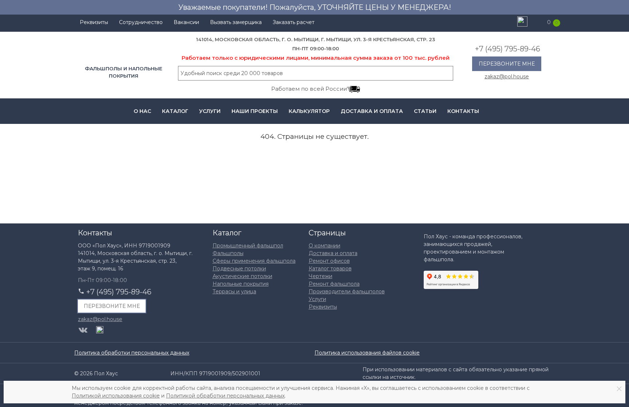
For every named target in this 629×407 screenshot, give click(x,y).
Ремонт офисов (329, 261)
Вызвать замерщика (236, 22)
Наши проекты (255, 111)
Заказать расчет (293, 22)
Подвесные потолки (239, 268)
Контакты (463, 111)
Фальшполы (228, 253)
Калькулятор (309, 111)
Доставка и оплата (372, 111)
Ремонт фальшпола (334, 284)
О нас (142, 111)
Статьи (425, 111)
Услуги (210, 111)
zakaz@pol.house (506, 76)
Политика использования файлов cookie (367, 352)
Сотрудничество (141, 22)
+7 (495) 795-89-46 (507, 48)
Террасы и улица (234, 291)
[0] (538, 22)
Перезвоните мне (507, 63)
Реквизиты (94, 22)
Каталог (175, 111)
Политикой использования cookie (116, 395)
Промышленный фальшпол (248, 245)
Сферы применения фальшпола (254, 261)
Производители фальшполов (347, 291)
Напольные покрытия (241, 284)
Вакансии (186, 22)
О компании (324, 245)
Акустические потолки (242, 276)
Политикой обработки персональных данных (225, 395)
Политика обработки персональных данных (131, 352)
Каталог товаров (330, 268)
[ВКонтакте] (83, 330)
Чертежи (320, 276)
